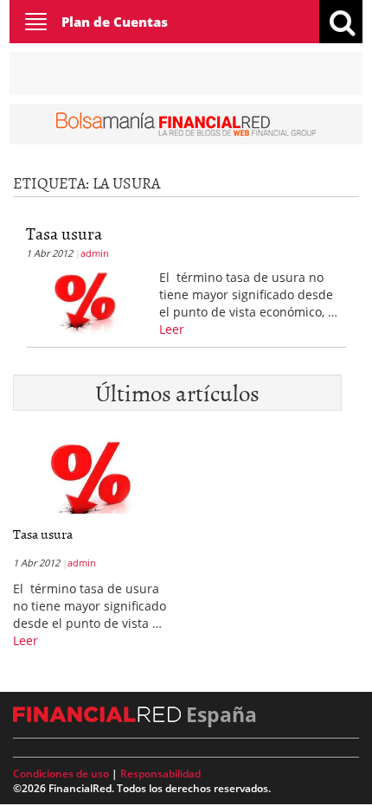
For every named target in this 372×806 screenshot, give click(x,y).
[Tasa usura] (86, 300)
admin (94, 252)
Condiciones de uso (61, 773)
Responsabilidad (160, 773)
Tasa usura (64, 233)
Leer (171, 329)
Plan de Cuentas (114, 21)
